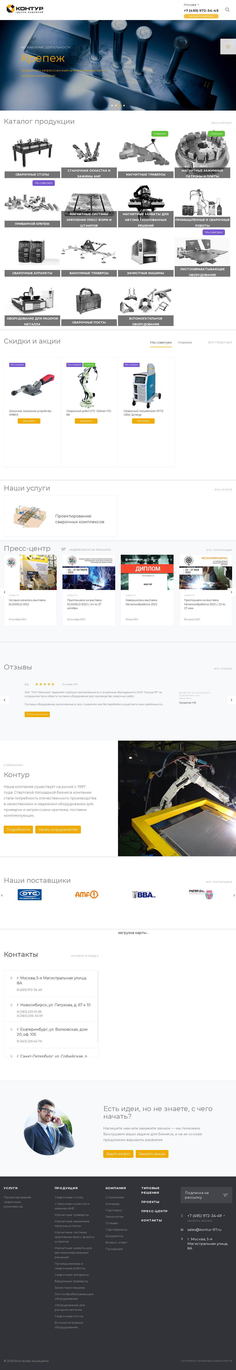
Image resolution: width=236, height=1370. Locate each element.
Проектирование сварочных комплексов (17, 1201)
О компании (115, 1197)
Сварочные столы (32, 174)
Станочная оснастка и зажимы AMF (89, 173)
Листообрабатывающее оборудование (202, 272)
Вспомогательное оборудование (145, 321)
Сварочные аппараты (32, 273)
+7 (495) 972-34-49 (201, 10)
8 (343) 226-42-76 (29, 1041)
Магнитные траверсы (145, 174)
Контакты (151, 1220)
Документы (114, 1236)
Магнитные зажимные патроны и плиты (202, 173)
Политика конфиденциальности (206, 1360)
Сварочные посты (89, 322)
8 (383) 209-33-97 (30, 1016)
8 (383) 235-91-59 (29, 1011)
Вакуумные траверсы (89, 273)
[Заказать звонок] (228, 46)
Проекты (150, 1202)
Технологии (115, 1216)
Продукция (66, 1188)
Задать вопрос (118, 1154)
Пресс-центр (154, 1211)
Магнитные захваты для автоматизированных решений (146, 219)
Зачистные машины (145, 273)
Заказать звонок (201, 16)
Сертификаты (116, 1229)
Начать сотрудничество (58, 829)
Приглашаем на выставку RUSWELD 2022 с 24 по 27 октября (84, 604)
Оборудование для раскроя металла (32, 321)
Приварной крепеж (32, 224)
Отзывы (112, 1223)
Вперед (231, 592)
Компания (116, 1188)
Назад (4, 592)
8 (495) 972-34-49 (29, 990)
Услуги (11, 1188)
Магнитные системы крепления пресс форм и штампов (89, 219)
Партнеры (114, 1210)
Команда (112, 1204)
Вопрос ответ (116, 1242)
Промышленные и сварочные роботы (202, 222)
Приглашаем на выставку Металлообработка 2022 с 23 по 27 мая (204, 604)
